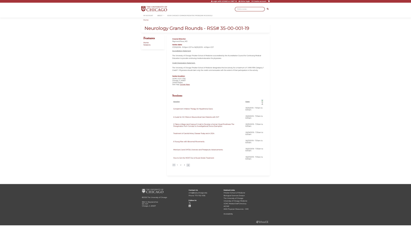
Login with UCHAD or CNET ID (225, 1)
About (159, 15)
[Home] (154, 9)
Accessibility (228, 214)
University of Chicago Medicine (235, 201)
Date (248, 102)
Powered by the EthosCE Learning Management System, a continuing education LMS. (262, 221)
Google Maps (185, 84)
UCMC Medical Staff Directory (235, 204)
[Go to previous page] (174, 165)
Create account (259, 1)
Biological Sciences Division (234, 196)
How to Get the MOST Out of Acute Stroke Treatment (193, 158)
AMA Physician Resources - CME (236, 209)
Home (145, 20)
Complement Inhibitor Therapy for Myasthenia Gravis (193, 109)
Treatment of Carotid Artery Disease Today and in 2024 (193, 133)
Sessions (146, 45)
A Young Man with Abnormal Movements (188, 142)
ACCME (226, 206)
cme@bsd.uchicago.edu (198, 193)
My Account (148, 15)
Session (176, 102)
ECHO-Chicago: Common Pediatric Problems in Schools (189, 15)
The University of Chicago (157, 197)
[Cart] (269, 2)
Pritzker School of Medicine (234, 193)
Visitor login (245, 1)
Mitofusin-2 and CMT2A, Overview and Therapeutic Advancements (198, 150)
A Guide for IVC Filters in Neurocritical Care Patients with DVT (196, 117)
